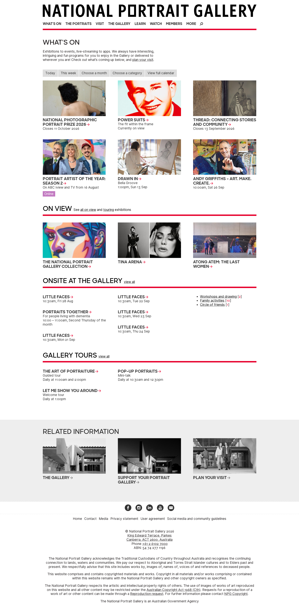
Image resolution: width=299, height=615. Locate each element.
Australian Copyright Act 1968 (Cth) (174, 590)
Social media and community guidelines (196, 519)
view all (129, 282)
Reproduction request (146, 594)
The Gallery (119, 24)
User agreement (153, 519)
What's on (52, 24)
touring (108, 210)
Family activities (212, 301)
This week (68, 73)
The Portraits (78, 24)
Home (77, 519)
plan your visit (142, 60)
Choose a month (94, 73)
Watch (156, 24)
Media (103, 519)
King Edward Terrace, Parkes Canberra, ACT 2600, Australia (149, 538)
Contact (90, 519)
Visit (100, 24)
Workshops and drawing (218, 297)
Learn (140, 24)
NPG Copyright (236, 594)
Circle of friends (212, 305)
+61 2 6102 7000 (155, 544)
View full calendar (161, 73)
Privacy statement (124, 519)
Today (50, 73)
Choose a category (127, 73)
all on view (88, 210)
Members (174, 24)
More (191, 24)
